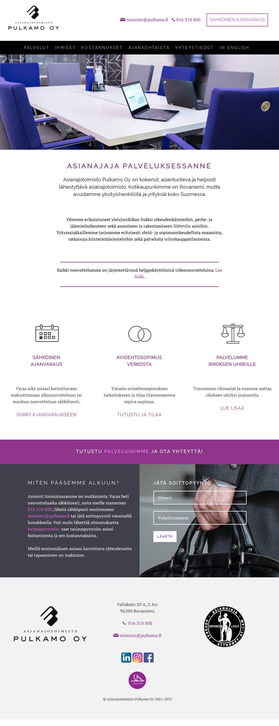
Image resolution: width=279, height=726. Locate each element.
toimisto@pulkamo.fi (147, 20)
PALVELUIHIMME (126, 451)
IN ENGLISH (234, 47)
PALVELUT (37, 47)
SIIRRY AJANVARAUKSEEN (47, 414)
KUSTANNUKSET (102, 47)
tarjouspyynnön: (44, 529)
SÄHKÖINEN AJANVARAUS (237, 19)
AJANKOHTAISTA (149, 47)
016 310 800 (188, 20)
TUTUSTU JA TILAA (139, 414)
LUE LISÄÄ (232, 408)
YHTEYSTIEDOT (194, 47)
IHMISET (65, 47)
